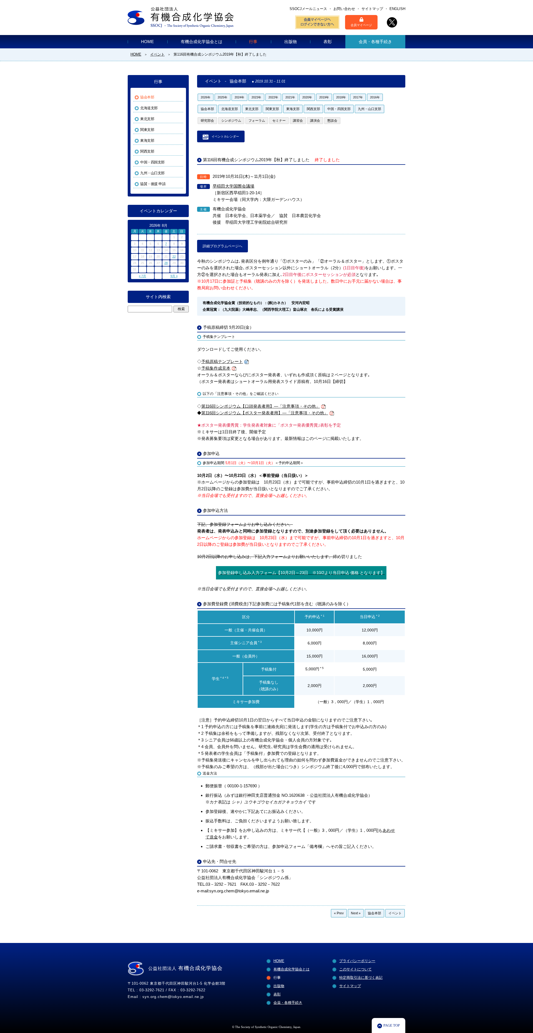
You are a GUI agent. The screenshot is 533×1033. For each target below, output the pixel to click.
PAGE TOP (391, 1025)
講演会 (315, 121)
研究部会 (207, 121)
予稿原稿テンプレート (222, 361)
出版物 (290, 41)
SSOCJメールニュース (308, 9)
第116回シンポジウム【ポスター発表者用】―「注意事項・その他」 (264, 412)
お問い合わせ (344, 9)
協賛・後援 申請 (152, 184)
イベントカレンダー (225, 136)
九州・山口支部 (369, 109)
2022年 (273, 97)
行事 (253, 41)
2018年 (341, 97)
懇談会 (332, 121)
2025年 (222, 97)
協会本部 (207, 109)
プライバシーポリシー (357, 961)
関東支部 (272, 109)
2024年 (239, 97)
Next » (356, 913)
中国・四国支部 (339, 109)
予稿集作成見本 (215, 368)
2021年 (290, 97)
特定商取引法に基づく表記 (361, 977)
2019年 (324, 97)
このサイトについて (355, 969)
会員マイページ (361, 25)
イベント (395, 913)
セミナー (279, 121)
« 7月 (142, 276)
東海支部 (293, 109)
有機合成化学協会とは (201, 41)
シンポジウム (231, 121)
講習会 (298, 121)
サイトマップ (372, 9)
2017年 (358, 97)
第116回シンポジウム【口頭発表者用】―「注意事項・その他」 (260, 406)
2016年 (375, 97)
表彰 (327, 41)
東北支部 (251, 109)
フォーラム (256, 121)
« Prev (339, 913)
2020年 (307, 97)
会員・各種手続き (375, 41)
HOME (147, 41)
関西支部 (313, 109)
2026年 (205, 97)
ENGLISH (397, 9)
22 (174, 256)
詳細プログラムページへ (222, 246)
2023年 (256, 97)
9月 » (174, 276)
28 (166, 263)
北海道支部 (229, 109)
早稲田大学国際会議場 (233, 186)
